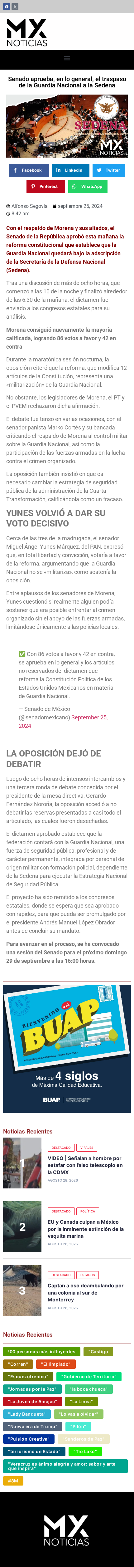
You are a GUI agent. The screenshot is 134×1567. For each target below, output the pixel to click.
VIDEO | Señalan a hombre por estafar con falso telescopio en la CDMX (85, 1165)
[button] (67, 58)
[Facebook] (6, 6)
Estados (87, 1275)
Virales (86, 1147)
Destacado (61, 1147)
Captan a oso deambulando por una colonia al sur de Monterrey (86, 1292)
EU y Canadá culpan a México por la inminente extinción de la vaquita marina (86, 1229)
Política (87, 1211)
